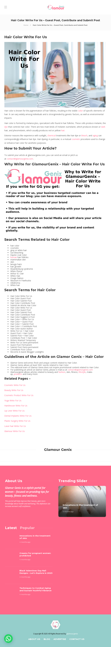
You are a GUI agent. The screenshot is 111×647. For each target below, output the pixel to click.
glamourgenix (72, 633)
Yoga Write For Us (12, 400)
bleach (84, 135)
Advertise (59, 639)
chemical (51, 135)
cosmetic (76, 139)
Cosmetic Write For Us (14, 385)
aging (95, 135)
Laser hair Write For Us (15, 426)
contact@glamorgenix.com (80, 369)
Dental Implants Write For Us (18, 415)
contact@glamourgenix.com (20, 158)
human (13, 257)
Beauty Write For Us (13, 390)
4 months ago (68, 512)
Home (26, 25)
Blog (47, 639)
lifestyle (82, 372)
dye (6, 126)
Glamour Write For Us (14, 431)
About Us (34, 639)
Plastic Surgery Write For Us (17, 420)
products (18, 374)
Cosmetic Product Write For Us (18, 395)
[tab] (11, 528)
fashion (61, 372)
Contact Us (76, 639)
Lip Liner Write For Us (14, 410)
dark (103, 126)
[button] (8, 638)
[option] (82, 501)
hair (63, 130)
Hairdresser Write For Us (15, 405)
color (80, 110)
